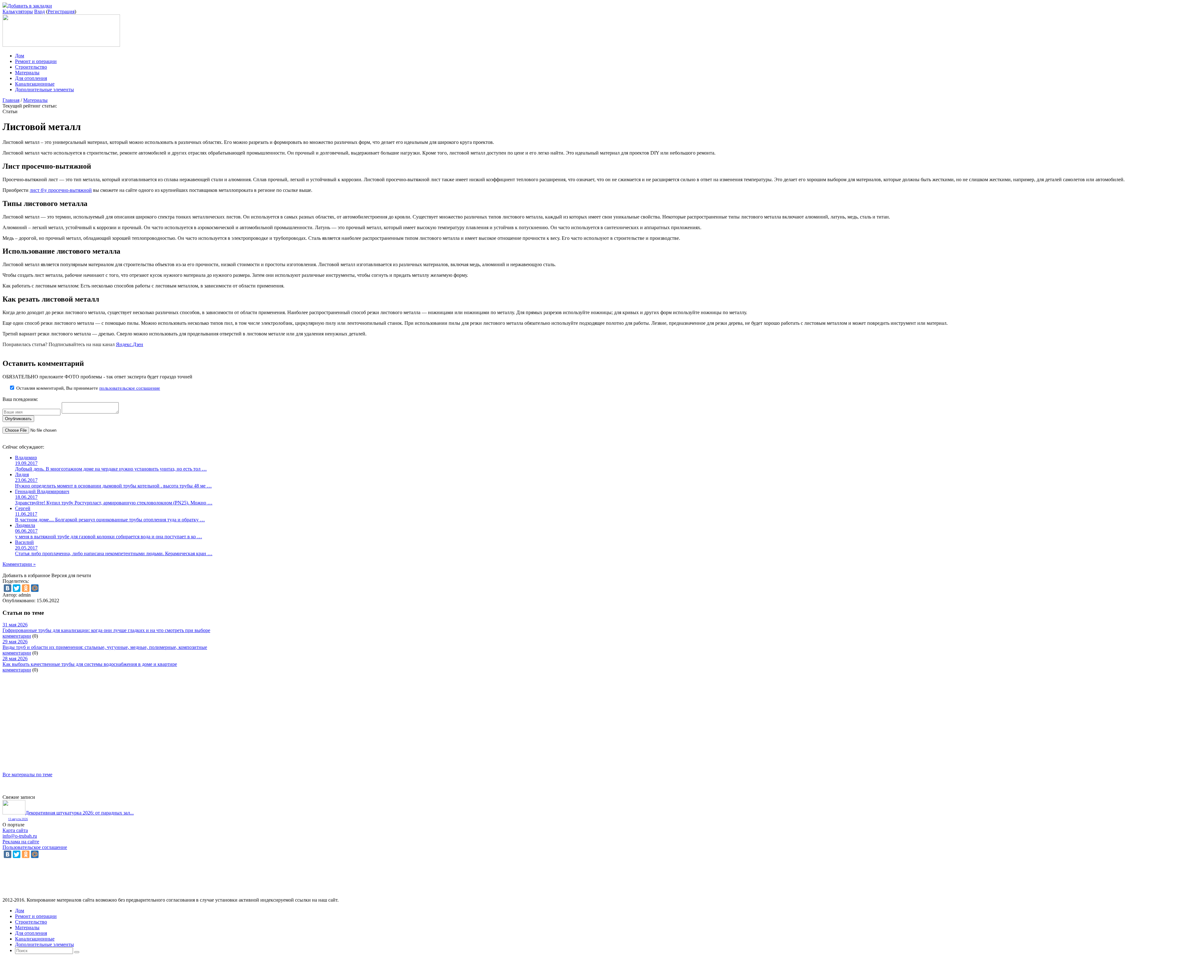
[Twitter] (16, 588)
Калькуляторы (18, 11)
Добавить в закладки (30, 5)
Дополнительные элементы (44, 89)
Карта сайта (15, 830)
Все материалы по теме (27, 774)
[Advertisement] (190, 717)
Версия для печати (71, 575)
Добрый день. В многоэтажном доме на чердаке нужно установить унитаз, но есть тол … (111, 469)
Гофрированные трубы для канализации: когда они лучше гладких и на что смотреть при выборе (106, 630)
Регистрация (61, 11)
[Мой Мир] (35, 588)
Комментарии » (19, 564)
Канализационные (35, 84)
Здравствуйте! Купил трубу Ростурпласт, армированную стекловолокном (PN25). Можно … (113, 502)
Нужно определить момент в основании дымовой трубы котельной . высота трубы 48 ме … (113, 485)
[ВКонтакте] (7, 588)
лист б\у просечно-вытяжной (61, 190)
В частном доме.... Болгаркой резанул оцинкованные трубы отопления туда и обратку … (110, 519)
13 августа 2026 (18, 819)
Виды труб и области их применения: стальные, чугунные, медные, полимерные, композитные (105, 647)
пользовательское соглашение (129, 388)
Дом (19, 55)
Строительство (31, 67)
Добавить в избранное (26, 575)
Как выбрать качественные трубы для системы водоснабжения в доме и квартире (90, 664)
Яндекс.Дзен (129, 344)
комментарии (17, 636)
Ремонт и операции (36, 61)
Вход (39, 11)
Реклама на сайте (21, 841)
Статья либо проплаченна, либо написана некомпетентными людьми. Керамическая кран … (113, 553)
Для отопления (31, 78)
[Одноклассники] (25, 588)
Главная (11, 100)
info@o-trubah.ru (20, 836)
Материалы (27, 72)
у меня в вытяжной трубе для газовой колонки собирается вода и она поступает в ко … (108, 536)
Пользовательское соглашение (35, 847)
